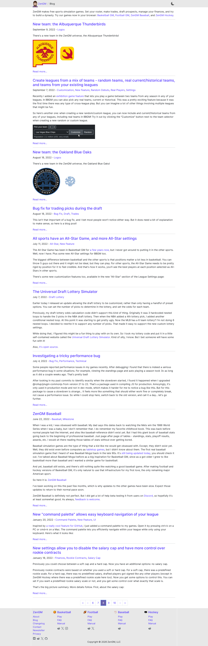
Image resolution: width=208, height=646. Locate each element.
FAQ (59, 620)
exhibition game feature (70, 96)
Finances (60, 557)
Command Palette (65, 519)
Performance (66, 361)
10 (114, 602)
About (36, 616)
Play (59, 616)
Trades (75, 213)
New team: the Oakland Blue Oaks (62, 152)
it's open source (48, 346)
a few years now (99, 249)
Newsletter (39, 630)
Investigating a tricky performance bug (66, 356)
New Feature (82, 90)
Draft (67, 213)
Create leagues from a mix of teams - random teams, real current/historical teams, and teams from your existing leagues (104, 82)
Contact (37, 626)
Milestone (68, 419)
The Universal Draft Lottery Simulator (65, 291)
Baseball (56, 419)
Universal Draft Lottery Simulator (91, 337)
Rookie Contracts (76, 557)
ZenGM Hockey (164, 15)
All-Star (54, 243)
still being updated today (136, 453)
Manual (61, 623)
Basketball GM (105, 15)
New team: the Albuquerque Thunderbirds (69, 24)
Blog (35, 620)
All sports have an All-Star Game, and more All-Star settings (85, 238)
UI (94, 519)
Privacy (37, 633)
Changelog (39, 623)
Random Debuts (100, 90)
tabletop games (95, 449)
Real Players (118, 90)
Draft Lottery (56, 297)
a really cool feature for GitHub (64, 525)
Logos (61, 29)
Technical (81, 361)
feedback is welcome (87, 499)
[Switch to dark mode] (172, 3)
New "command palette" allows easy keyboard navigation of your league (96, 514)
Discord (148, 495)
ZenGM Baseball (140, 15)
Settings (131, 90)
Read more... (40, 71)
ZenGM (42, 3)
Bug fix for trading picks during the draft (67, 208)
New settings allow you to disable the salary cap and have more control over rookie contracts (99, 550)
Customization (65, 90)
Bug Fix (58, 213)
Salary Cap (94, 557)
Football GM (122, 15)
